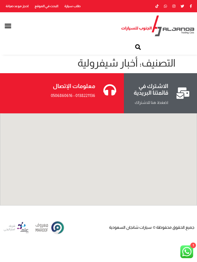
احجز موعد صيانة (17, 6)
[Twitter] (182, 6)
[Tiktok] (157, 6)
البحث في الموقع (46, 6)
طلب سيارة (72, 6)
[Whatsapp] (165, 6)
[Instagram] (174, 6)
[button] (8, 25)
